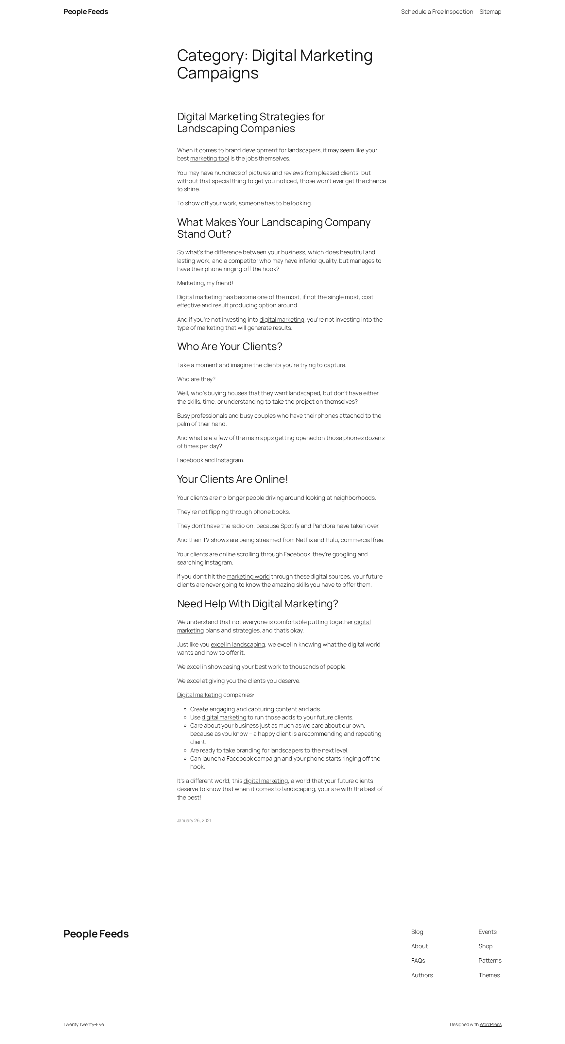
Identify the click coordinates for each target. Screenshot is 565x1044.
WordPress (491, 1024)
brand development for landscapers (272, 150)
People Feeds (85, 11)
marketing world (248, 576)
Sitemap (491, 11)
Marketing (190, 283)
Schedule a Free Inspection (437, 11)
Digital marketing (199, 297)
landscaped (304, 393)
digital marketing (282, 319)
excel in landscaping (238, 644)
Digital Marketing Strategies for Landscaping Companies (251, 122)
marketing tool (209, 158)
